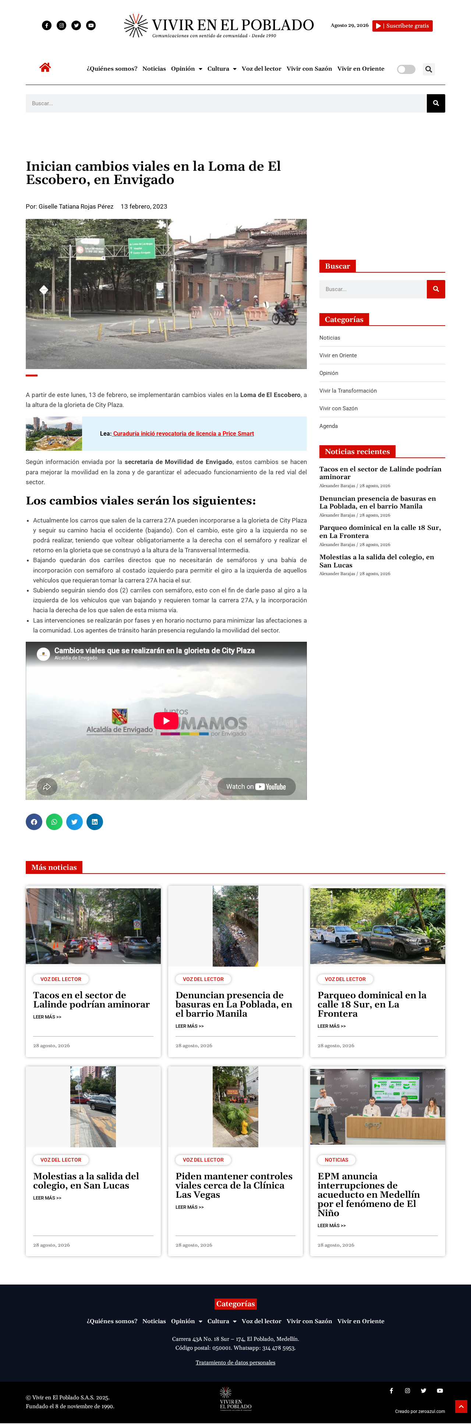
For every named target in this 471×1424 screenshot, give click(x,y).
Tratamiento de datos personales (235, 1362)
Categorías (235, 1304)
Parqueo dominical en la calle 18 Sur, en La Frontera (380, 532)
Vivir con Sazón (309, 68)
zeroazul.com (431, 1411)
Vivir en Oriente (361, 68)
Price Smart (238, 433)
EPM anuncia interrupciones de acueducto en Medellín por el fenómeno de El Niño (369, 1195)
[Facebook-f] (47, 25)
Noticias (154, 68)
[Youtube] (91, 25)
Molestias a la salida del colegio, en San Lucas (376, 561)
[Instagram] (61, 25)
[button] (429, 69)
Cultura (218, 68)
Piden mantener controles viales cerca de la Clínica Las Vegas (234, 1186)
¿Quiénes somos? (112, 68)
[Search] (436, 103)
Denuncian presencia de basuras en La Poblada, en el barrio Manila (377, 503)
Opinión (183, 68)
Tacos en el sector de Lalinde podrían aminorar (380, 473)
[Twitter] (76, 25)
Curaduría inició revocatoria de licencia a (168, 433)
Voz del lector (261, 68)
